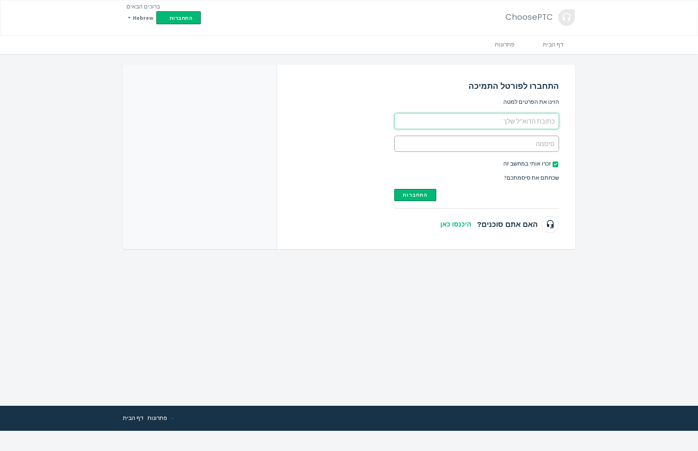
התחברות (415, 194)
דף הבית (553, 44)
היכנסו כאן (455, 224)
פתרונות (505, 44)
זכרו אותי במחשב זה (527, 163)
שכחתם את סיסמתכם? (531, 177)
